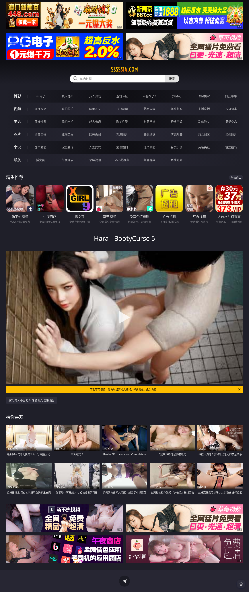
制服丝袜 (149, 122)
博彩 (17, 96)
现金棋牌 (204, 96)
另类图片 (231, 134)
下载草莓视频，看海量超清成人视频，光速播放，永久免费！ (124, 389)
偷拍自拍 (67, 122)
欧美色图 (95, 134)
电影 (17, 121)
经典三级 (176, 122)
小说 (17, 147)
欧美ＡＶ (95, 109)
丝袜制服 (176, 109)
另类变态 (231, 122)
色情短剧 (176, 160)
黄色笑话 (204, 147)
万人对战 (95, 96)
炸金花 (176, 96)
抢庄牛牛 (231, 96)
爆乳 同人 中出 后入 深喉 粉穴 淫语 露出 (32, 400)
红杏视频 (149, 160)
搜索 (172, 79)
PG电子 (40, 96)
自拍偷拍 (67, 109)
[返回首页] (241, 584)
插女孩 (40, 160)
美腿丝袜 (149, 134)
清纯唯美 (176, 134)
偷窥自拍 (40, 134)
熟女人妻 (149, 109)
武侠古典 (122, 147)
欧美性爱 (122, 122)
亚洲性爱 (40, 122)
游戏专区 (122, 96)
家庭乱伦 (67, 147)
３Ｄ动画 (122, 109)
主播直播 (204, 109)
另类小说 (176, 147)
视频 (17, 108)
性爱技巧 (231, 147)
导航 (17, 159)
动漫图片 (122, 134)
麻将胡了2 (149, 96)
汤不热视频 (122, 160)
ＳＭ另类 (231, 109)
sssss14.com (124, 69)
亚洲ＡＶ (40, 109)
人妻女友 (95, 147)
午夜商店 (67, 160)
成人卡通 (95, 122)
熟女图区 (204, 134)
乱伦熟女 (204, 122)
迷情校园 (149, 147)
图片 (17, 134)
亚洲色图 (67, 134)
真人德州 (67, 96)
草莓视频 (95, 160)
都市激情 (40, 147)
